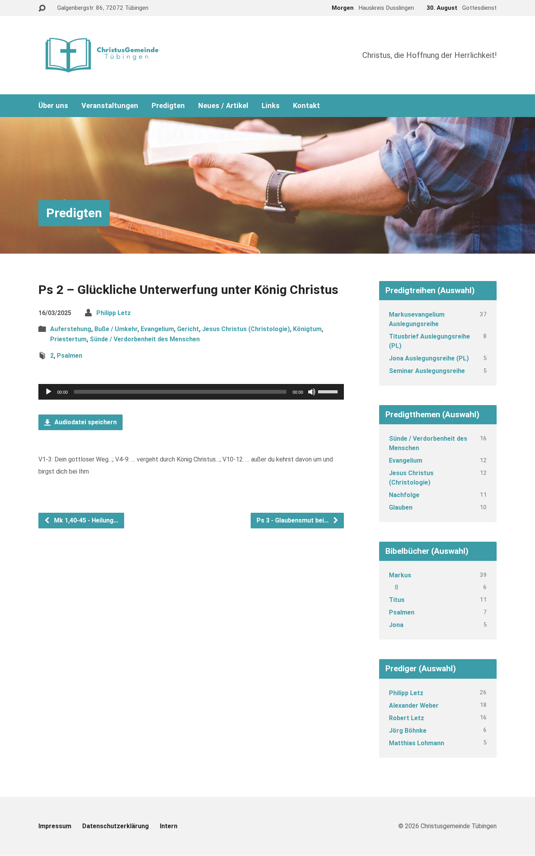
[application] (191, 392)
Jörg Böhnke (408, 730)
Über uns (53, 105)
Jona (396, 625)
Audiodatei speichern (85, 422)
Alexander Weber (414, 705)
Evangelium (157, 329)
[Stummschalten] (312, 392)
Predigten (168, 105)
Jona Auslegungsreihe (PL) (429, 358)
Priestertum (68, 339)
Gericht (188, 329)
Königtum (307, 329)
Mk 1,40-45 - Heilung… (85, 520)
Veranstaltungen (109, 105)
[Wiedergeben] (48, 392)
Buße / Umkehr (115, 329)
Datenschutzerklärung (115, 826)
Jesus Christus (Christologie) (246, 329)
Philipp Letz (113, 313)
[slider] (329, 391)
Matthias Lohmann (416, 743)
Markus (400, 575)
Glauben (400, 507)
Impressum (54, 826)
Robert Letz (406, 718)
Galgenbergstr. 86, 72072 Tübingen (102, 7)
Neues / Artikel (223, 105)
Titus (397, 600)
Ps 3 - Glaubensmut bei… (293, 520)
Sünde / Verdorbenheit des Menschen (145, 339)
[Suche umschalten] (41, 8)
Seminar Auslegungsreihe (427, 371)
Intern (168, 826)
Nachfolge (404, 495)
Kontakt (306, 105)
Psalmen (69, 355)
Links (271, 105)
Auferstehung (70, 329)
